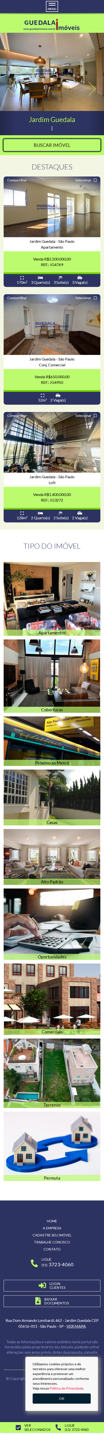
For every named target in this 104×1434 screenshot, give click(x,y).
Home (52, 1221)
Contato (52, 1249)
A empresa (52, 1228)
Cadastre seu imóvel (52, 1235)
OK (61, 1398)
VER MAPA (76, 1326)
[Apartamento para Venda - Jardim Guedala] (52, 206)
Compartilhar (17, 180)
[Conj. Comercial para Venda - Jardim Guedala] (52, 324)
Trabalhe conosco (52, 1242)
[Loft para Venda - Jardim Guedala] (52, 442)
